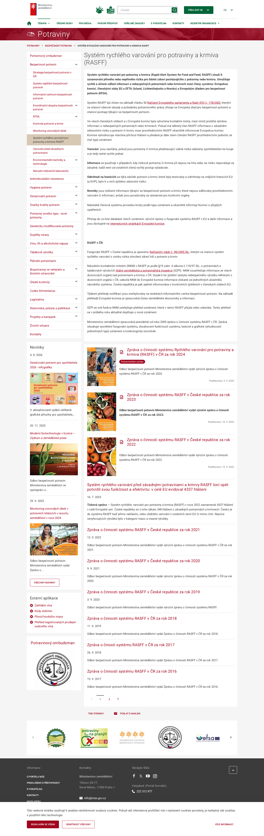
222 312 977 (144, 791)
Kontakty (178, 23)
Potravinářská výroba (132, 361)
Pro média (85, 23)
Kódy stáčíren (43, 611)
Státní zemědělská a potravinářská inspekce (144, 270)
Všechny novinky (44, 582)
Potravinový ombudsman (53, 643)
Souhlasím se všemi (43, 824)
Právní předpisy (108, 23)
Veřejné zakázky (134, 23)
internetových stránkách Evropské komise (137, 223)
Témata (42, 23)
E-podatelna (158, 23)
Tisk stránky (96, 713)
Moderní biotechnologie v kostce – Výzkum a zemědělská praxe (52, 436)
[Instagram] (155, 777)
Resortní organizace (203, 23)
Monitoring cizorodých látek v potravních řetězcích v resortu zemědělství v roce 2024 (49, 513)
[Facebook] (134, 777)
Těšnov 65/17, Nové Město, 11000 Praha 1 (97, 785)
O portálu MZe (35, 776)
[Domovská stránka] (29, 23)
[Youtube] (148, 777)
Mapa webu (34, 801)
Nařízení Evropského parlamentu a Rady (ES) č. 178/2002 (184, 102)
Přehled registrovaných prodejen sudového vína (55, 624)
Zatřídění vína (43, 605)
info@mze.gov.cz (95, 798)
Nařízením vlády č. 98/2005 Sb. (169, 252)
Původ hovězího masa (49, 616)
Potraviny (33, 45)
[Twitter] (141, 777)
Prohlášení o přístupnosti (43, 783)
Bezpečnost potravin (58, 45)
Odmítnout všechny (78, 824)
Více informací (224, 824)
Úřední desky (65, 23)
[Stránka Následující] (118, 699)
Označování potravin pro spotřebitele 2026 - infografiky (53, 365)
